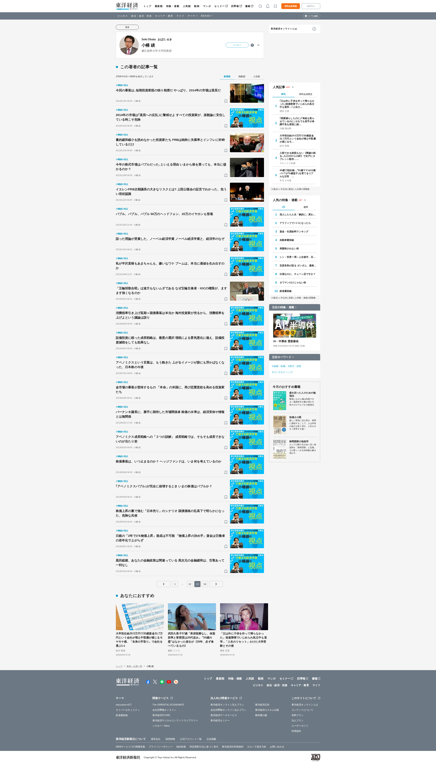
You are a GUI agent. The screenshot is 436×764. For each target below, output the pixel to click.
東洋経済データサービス (224, 715)
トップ (147, 6)
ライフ (180, 16)
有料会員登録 (290, 6)
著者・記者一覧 (134, 666)
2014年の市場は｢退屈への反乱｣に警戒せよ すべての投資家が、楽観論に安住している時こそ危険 (170, 117)
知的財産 (181, 746)
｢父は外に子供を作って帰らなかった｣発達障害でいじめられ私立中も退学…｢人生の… (297, 103)
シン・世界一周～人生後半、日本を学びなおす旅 (298, 257)
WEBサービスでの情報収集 (130, 746)
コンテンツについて (302, 710)
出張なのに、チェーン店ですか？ (298, 274)
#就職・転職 (279, 366)
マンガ (207, 6)
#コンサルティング (282, 372)
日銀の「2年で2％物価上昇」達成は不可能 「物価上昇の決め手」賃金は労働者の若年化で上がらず (170, 538)
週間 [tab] (305, 207)
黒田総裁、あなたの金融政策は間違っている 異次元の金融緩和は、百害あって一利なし (170, 563)
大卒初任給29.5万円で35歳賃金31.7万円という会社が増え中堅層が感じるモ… (298, 138)
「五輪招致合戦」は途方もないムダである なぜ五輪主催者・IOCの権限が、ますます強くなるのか (171, 291)
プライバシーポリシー (161, 746)
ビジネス (123, 16)
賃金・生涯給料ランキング (294, 231)
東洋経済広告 (262, 704)
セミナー (219, 6)
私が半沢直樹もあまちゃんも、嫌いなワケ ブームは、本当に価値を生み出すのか (170, 266)
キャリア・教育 (164, 16)
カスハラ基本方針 (256, 746)
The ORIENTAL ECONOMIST (168, 704)
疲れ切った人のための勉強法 (302, 394)
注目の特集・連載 (283, 307)
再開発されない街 (289, 248)
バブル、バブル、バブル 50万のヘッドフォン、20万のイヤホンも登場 (164, 214)
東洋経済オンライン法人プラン (227, 704)
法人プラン (298, 720)
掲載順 (241, 76)
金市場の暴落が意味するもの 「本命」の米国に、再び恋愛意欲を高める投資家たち (170, 390)
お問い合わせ (277, 746)
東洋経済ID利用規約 (233, 746)
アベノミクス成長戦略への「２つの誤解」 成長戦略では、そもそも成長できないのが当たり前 (170, 439)
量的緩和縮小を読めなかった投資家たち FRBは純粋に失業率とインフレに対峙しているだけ (170, 142)
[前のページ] (163, 584)
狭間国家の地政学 (299, 441)
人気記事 (279, 87)
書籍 (248, 6)
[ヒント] (252, 45)
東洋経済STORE (161, 715)
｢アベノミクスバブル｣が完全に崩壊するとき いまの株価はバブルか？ (164, 486)
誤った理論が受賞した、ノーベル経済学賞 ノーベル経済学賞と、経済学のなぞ (170, 238)
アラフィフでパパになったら (295, 223)
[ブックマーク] (226, 101)
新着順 (227, 76)
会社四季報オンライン (164, 710)
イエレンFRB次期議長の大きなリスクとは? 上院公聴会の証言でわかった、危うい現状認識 (171, 192)
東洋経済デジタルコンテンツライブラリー (175, 720)
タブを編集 (313, 16)
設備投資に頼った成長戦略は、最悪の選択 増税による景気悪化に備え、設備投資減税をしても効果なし (170, 340)
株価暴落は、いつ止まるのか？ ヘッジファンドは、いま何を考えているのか (169, 461)
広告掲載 (211, 739)
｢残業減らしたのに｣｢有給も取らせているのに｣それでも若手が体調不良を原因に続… (297, 121)
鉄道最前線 (286, 291)
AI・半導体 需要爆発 (286, 341)
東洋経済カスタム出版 (267, 710)
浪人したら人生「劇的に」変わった (298, 214)
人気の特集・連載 (285, 200)
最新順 (159, 6)
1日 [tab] (283, 207)
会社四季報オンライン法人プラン (229, 710)
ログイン (311, 6)
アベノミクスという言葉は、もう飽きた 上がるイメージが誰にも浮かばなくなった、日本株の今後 (170, 365)
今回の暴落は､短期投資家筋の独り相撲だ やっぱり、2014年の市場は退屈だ (168, 90)
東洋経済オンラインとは (284, 29)
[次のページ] (216, 584)
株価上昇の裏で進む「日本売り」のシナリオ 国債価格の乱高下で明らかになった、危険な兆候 (170, 513)
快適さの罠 (295, 417)
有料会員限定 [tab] (305, 94)
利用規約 (296, 731)
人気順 (187, 6)
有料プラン (298, 715)
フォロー (237, 45)
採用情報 (170, 739)
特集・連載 (173, 6)
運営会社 (155, 739)
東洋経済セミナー (220, 720)
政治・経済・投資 (141, 16)
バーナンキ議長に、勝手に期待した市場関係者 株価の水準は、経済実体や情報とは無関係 (170, 414)
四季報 (235, 6)
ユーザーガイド (300, 725)
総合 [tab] (283, 94)
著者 (127, 27)
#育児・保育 (294, 366)
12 (190, 584)
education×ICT (124, 704)
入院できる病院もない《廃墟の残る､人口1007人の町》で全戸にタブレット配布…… (298, 156)
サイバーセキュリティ (128, 710)
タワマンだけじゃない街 (293, 282)
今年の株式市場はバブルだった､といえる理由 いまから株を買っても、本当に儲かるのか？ (171, 167)
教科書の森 (261, 715)
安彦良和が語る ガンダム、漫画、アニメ (298, 265)
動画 (196, 6)
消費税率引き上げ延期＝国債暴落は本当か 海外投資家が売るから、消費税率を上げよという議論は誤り (170, 315)
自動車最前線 (287, 240)
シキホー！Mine (161, 725)
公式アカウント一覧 (191, 739)
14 (205, 584)
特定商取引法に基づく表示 (204, 746)
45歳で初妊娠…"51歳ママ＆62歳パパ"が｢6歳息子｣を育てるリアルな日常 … (298, 173)
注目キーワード (281, 357)
